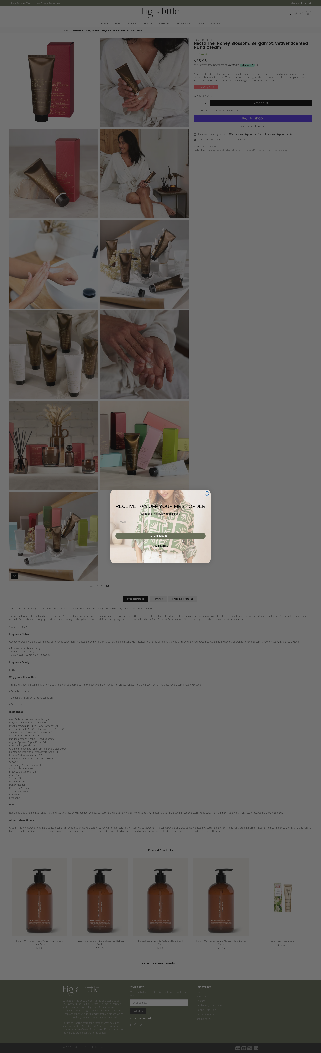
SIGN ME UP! (160, 535)
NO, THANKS (161, 546)
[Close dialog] (207, 493)
